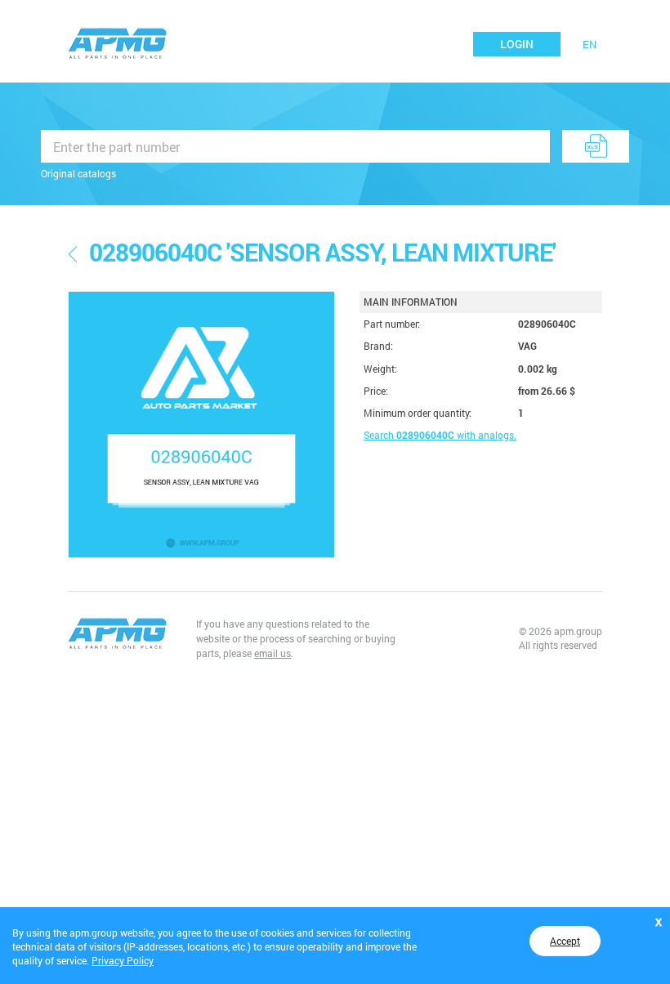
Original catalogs (78, 173)
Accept (565, 940)
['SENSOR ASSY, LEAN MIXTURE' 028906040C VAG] (201, 424)
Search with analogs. (440, 434)
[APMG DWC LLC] (118, 42)
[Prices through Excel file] (595, 146)
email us (272, 653)
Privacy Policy (123, 960)
